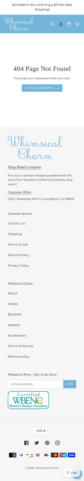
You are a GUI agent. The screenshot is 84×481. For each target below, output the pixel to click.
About (13, 293)
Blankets (15, 314)
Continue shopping (39, 87)
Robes (13, 304)
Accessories (17, 335)
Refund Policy (18, 255)
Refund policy (18, 356)
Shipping (15, 234)
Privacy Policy (18, 265)
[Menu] (77, 24)
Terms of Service (20, 346)
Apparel (14, 325)
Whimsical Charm (47, 467)
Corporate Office (19, 192)
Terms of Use (18, 244)
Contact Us (16, 223)
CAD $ (41, 431)
